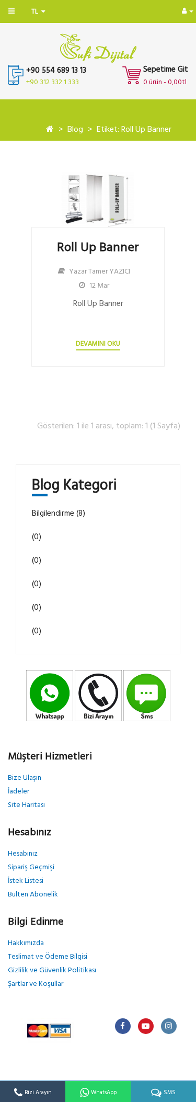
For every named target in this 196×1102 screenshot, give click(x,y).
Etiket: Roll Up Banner (134, 130)
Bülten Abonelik (33, 895)
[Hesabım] (187, 11)
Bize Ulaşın (24, 778)
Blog (75, 130)
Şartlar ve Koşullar (35, 984)
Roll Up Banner (98, 248)
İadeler (18, 792)
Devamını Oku (98, 344)
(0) (36, 537)
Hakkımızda (26, 943)
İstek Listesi (25, 881)
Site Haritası (26, 805)
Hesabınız (23, 854)
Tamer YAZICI (109, 272)
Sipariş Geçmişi (31, 867)
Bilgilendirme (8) (58, 513)
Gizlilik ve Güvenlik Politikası (52, 970)
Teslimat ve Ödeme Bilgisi (47, 957)
